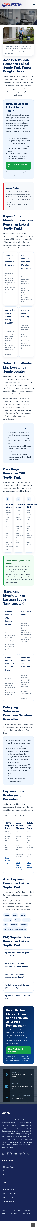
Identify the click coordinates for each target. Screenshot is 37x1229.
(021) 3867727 (17, 1098)
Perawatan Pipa (8, 1197)
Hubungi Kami (8, 1167)
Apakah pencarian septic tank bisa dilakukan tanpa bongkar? (17, 965)
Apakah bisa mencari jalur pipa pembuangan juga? (17, 986)
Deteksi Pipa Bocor (10, 1193)
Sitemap (6, 1175)
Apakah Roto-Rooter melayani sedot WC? (17, 954)
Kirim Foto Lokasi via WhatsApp (15, 1050)
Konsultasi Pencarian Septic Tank (17, 166)
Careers (6, 1171)
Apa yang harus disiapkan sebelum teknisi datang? (15, 975)
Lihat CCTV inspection (8, 860)
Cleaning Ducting (9, 1189)
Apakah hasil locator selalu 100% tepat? (18, 997)
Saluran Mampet (8, 1201)
